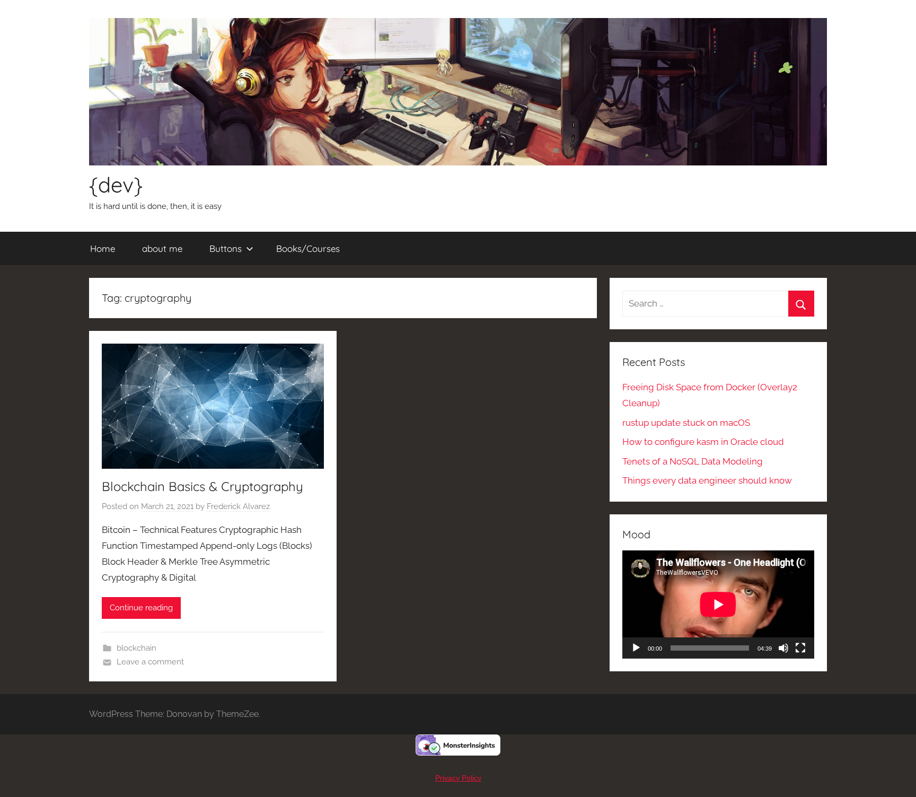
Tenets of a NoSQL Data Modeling (692, 461)
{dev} (116, 184)
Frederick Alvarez (238, 506)
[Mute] (783, 648)
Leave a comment (150, 662)
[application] (718, 604)
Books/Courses (308, 248)
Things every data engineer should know (707, 480)
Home (102, 248)
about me (162, 248)
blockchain (136, 648)
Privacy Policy (458, 778)
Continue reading (141, 607)
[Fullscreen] (800, 648)
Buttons (225, 248)
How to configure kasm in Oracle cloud (703, 441)
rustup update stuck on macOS (686, 422)
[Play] (636, 648)
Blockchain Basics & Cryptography (202, 486)
